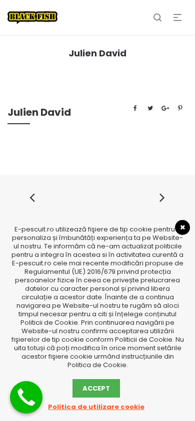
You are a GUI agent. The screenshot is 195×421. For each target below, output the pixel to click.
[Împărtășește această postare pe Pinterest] (180, 108)
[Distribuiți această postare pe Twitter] (150, 108)
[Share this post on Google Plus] (165, 108)
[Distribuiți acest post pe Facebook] (135, 108)
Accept (96, 388)
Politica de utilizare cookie (96, 407)
